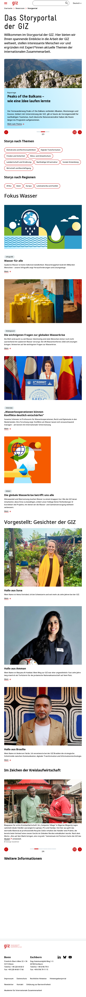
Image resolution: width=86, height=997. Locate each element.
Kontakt (20, 984)
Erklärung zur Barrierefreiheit (38, 984)
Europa (29, 186)
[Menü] (6, 3)
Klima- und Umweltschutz (40, 156)
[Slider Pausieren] (75, 132)
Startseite (8, 8)
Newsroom (20, 8)
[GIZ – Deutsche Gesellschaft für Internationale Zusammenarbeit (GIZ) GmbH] (15, 3)
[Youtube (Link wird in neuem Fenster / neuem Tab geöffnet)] (70, 958)
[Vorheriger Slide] (6, 132)
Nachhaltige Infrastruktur (47, 162)
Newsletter (9, 984)
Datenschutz (22, 978)
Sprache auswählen (77, 3)
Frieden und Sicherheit (16, 156)
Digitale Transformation (50, 150)
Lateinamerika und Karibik (47, 186)
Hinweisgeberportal (58, 978)
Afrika (9, 186)
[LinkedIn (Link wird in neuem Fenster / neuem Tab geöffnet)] (59, 958)
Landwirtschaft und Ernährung (19, 162)
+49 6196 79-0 (42, 967)
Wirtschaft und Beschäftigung (19, 168)
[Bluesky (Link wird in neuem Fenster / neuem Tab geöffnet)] (64, 958)
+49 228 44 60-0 (17, 967)
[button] (38, 131)
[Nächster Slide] (80, 132)
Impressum (9, 978)
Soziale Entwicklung (71, 162)
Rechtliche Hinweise (38, 978)
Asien (18, 186)
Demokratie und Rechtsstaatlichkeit (21, 150)
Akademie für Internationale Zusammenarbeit (23, 990)
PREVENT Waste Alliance (47, 830)
